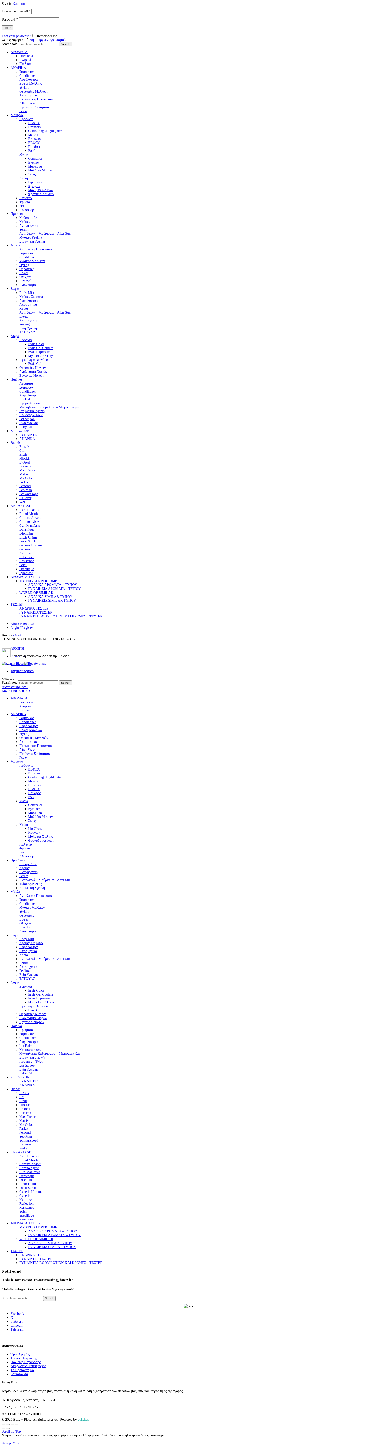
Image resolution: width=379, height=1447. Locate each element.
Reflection (26, 557)
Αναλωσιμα (27, 285)
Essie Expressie (39, 352)
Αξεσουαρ (26, 210)
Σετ (21, 206)
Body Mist (26, 292)
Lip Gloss (35, 182)
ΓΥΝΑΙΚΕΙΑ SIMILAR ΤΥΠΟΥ (52, 600)
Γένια (23, 111)
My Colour (27, 478)
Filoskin (24, 458)
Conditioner (27, 75)
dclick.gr (84, 1419)
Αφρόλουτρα (28, 79)
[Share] (8, 1424)
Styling (24, 87)
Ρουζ (31, 150)
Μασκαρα (35, 166)
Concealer (35, 158)
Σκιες (32, 174)
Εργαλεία (25, 281)
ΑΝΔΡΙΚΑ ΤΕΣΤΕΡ (33, 608)
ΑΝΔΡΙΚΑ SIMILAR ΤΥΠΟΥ (50, 596)
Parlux (23, 482)
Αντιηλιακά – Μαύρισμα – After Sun (45, 233)
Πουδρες (34, 146)
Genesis (24, 549)
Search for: (9, 44)
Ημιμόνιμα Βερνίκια (33, 360)
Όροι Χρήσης (20, 1354)
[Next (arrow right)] (8, 1428)
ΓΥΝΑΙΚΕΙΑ (29, 435)
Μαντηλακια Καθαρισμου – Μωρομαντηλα (49, 407)
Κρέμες (24, 221)
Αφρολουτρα (28, 300)
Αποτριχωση (28, 320)
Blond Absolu (29, 514)
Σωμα (15, 289)
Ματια (23, 154)
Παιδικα (16, 379)
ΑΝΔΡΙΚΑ (18, 68)
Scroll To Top (11, 1431)
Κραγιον (34, 186)
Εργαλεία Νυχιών (31, 375)
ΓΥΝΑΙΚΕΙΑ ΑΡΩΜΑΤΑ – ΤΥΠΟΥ (54, 589)
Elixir (23, 454)
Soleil (23, 565)
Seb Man (25, 490)
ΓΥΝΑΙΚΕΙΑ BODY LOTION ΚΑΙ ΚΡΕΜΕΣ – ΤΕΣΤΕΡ (60, 616)
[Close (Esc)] (3, 1424)
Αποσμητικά (28, 95)
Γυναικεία (26, 56)
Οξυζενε (25, 277)
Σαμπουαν (26, 71)
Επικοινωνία (19, 1374)
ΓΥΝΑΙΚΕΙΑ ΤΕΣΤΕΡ (35, 612)
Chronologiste (29, 521)
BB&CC (34, 123)
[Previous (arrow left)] (3, 1428)
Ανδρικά (25, 60)
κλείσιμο (19, 3)
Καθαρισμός (28, 217)
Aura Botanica (29, 510)
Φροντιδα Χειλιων (41, 194)
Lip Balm (25, 399)
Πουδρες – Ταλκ (31, 415)
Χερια (23, 308)
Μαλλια (16, 245)
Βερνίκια (25, 340)
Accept (7, 1443)
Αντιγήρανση (28, 225)
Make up (34, 135)
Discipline (26, 533)
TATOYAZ (27, 332)
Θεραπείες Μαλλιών (33, 91)
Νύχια (15, 336)
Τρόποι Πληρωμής (24, 1358)
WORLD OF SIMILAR (36, 592)
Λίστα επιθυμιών (22, 624)
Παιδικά (25, 64)
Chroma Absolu (30, 517)
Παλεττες (25, 198)
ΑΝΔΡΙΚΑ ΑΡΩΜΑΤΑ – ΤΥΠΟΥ (52, 585)
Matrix (24, 474)
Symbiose (26, 573)
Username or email (16, 11)
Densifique (26, 529)
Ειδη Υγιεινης (28, 423)
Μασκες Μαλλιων (32, 261)
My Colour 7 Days (41, 356)
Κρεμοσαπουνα (30, 403)
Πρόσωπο (26, 119)
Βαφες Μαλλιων (30, 83)
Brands (15, 442)
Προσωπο (18, 214)
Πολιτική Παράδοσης (26, 1362)
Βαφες (23, 273)
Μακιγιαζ (17, 115)
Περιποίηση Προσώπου (36, 99)
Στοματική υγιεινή (32, 411)
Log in (7, 27)
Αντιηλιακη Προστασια (35, 249)
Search (65, 44)
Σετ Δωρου (27, 419)
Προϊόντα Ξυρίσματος (34, 107)
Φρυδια (24, 202)
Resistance (26, 561)
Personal (25, 486)
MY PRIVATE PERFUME (38, 581)
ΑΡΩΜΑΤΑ (19, 52)
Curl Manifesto (29, 525)
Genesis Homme (30, 545)
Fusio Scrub (27, 541)
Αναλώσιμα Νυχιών (33, 371)
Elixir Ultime (28, 537)
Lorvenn (25, 466)
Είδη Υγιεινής (28, 328)
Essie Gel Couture (40, 348)
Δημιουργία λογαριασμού (48, 40)
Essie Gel (34, 364)
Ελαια (23, 316)
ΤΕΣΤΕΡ (17, 604)
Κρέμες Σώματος (31, 296)
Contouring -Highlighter (45, 131)
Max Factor (27, 470)
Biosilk (24, 446)
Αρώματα (26, 383)
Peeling (24, 324)
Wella (23, 502)
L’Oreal (24, 462)
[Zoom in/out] (16, 1424)
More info (19, 1443)
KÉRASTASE (21, 506)
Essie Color (36, 344)
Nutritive (25, 553)
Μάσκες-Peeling (30, 237)
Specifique (26, 569)
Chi (21, 450)
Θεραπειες (26, 269)
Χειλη (23, 178)
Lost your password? (16, 36)
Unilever (25, 498)
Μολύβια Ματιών (40, 170)
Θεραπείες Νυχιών (32, 367)
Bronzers (34, 127)
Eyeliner (34, 162)
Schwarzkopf (28, 494)
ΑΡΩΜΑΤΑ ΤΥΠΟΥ (26, 577)
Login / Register (22, 628)
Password (10, 19)
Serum (23, 229)
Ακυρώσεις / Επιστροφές (28, 1366)
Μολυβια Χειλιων (40, 190)
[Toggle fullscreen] (12, 1424)
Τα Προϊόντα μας (22, 1370)
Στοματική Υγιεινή (32, 241)
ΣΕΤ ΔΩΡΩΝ (20, 431)
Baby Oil (25, 427)
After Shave (27, 103)
